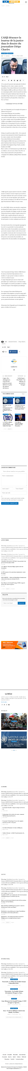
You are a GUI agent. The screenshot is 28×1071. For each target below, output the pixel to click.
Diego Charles (22, 341)
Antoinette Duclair (13, 341)
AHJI (6, 341)
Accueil (4, 1054)
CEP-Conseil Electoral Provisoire (8, 397)
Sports (10, 1057)
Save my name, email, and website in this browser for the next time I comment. (13, 499)
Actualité (4, 53)
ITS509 (24, 1067)
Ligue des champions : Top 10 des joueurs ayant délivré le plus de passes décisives (7, 383)
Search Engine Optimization (13, 1068)
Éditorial (24, 1057)
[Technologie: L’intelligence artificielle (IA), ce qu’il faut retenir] (14, 721)
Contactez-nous (19, 1059)
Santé (14, 1057)
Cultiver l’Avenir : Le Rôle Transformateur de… (13, 833)
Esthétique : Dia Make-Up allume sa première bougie (21, 381)
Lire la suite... (4, 702)
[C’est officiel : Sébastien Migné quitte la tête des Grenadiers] (20, 417)
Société (12, 1059)
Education (7, 1059)
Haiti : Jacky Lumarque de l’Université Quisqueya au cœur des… (14, 744)
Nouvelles (10, 53)
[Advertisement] (14, 21)
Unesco (3, 343)
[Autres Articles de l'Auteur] (14, 361)
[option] (14, 731)
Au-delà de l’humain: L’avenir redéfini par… (12, 827)
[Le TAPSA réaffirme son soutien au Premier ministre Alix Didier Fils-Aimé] (8, 417)
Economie (4, 1057)
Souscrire (21, 603)
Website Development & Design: (8, 1067)
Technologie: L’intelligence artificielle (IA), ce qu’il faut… (14, 726)
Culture (19, 1057)
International (14, 979)
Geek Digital (19, 1067)
